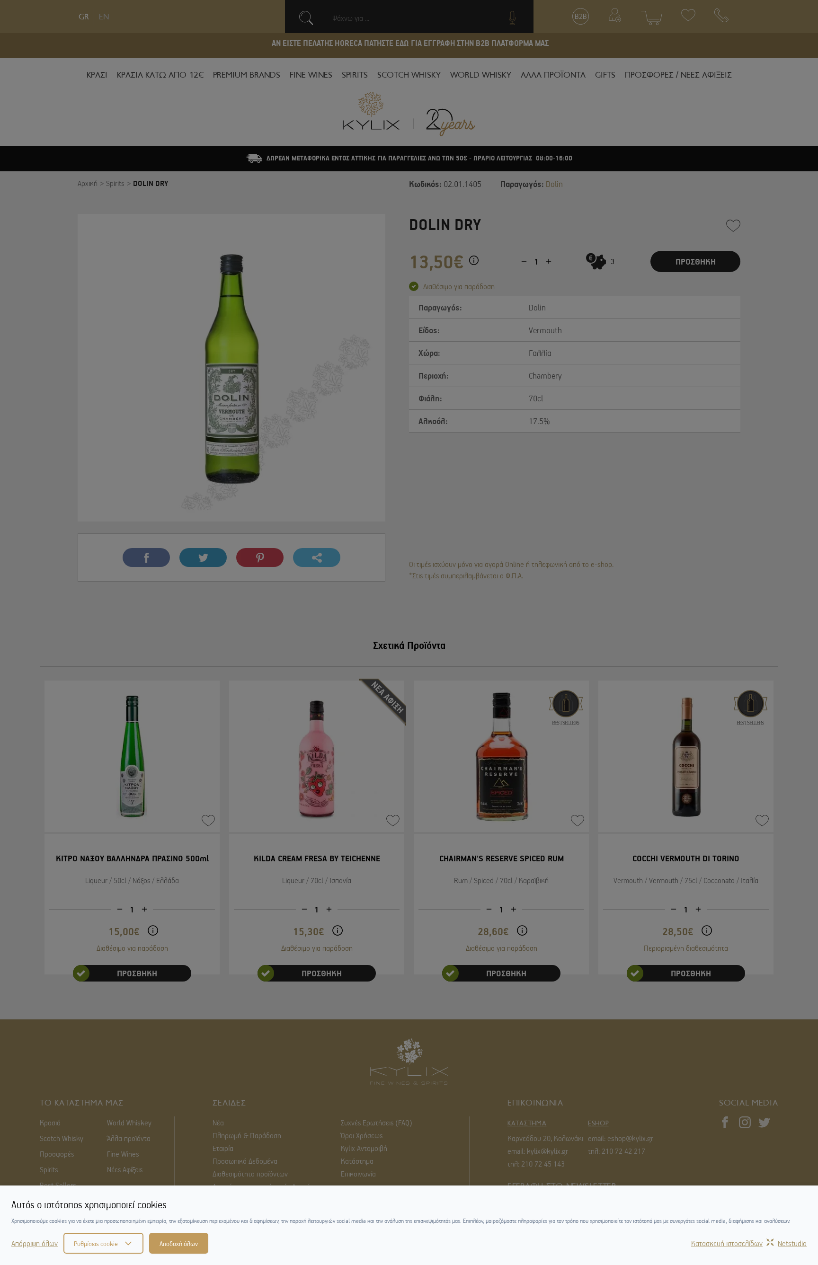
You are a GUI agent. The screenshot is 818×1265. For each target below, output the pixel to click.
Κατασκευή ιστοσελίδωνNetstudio (749, 1243)
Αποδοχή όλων (179, 1243)
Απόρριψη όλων (34, 1243)
